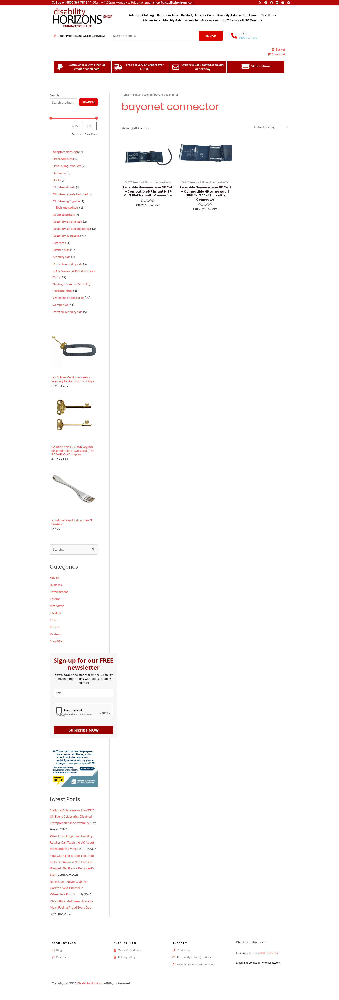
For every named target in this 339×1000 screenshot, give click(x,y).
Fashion (55, 599)
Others (54, 627)
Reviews (55, 634)
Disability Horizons (90, 983)
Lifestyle (55, 613)
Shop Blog (56, 641)
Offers (54, 620)
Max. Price (91, 133)
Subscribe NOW (84, 730)
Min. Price (77, 133)
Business (56, 584)
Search (210, 35)
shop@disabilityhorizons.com (262, 962)
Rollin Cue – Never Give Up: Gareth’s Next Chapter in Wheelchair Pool (68, 888)
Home (125, 94)
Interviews (57, 606)
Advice (54, 577)
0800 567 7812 (76, 2)
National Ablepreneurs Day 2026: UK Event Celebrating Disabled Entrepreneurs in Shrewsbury (72, 816)
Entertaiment (59, 592)
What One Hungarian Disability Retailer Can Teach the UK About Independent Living (72, 842)
